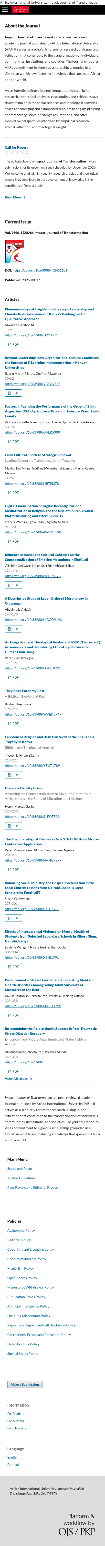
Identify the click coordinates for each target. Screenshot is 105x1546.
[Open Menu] (5, 10)
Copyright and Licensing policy (30, 1249)
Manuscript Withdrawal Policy (30, 1287)
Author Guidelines (21, 1178)
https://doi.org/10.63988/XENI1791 (32, 957)
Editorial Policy (19, 1240)
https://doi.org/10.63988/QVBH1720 (33, 1006)
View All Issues (16, 1079)
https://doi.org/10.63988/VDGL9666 (32, 384)
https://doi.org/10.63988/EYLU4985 (32, 909)
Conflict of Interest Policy (26, 1259)
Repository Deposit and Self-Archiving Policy (41, 1325)
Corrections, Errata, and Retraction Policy (39, 1334)
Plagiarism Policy (20, 1268)
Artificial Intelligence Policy (28, 1306)
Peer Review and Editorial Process (33, 1187)
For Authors (15, 1421)
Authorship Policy (21, 1230)
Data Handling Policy (23, 1344)
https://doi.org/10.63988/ (24, 1062)
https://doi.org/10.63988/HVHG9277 (33, 860)
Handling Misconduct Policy (28, 1316)
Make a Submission (25, 1384)
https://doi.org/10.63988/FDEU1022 (32, 668)
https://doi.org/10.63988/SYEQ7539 (32, 816)
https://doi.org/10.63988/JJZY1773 (31, 335)
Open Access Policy (22, 1278)
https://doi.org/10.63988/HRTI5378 (32, 483)
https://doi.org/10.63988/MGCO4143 (33, 619)
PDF (15, 344)
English (12, 1457)
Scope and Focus (19, 1168)
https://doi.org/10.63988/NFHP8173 (33, 576)
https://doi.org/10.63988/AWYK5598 (33, 532)
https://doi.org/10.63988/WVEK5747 (33, 714)
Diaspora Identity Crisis (48, 793)
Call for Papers (16, 147)
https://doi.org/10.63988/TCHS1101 (40, 270)
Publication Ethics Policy (26, 1297)
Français (13, 1464)
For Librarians (17, 1428)
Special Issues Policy (22, 1353)
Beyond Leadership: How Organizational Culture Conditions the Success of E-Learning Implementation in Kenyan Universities (52, 362)
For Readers (15, 1414)
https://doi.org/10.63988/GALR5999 (32, 432)
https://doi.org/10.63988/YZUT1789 (32, 765)
